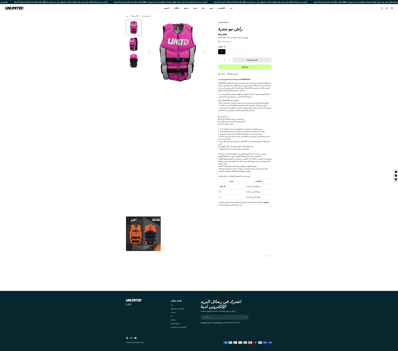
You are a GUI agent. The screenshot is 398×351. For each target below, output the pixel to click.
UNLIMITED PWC (137, 342)
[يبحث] (382, 8)
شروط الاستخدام (218, 322)
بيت (127, 16)
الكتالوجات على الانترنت (178, 327)
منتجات (173, 312)
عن (172, 316)
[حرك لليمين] (204, 52)
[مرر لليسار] (149, 52)
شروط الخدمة (175, 323)
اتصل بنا (128, 304)
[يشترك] (246, 317)
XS (222, 52)
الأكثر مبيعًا (135, 16)
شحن (246, 37)
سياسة (173, 320)
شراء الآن (245, 67)
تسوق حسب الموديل (177, 308)
